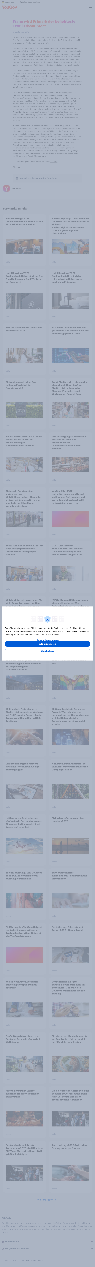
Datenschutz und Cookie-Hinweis (44, 634)
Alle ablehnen (47, 651)
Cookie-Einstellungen (47, 640)
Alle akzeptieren (47, 644)
